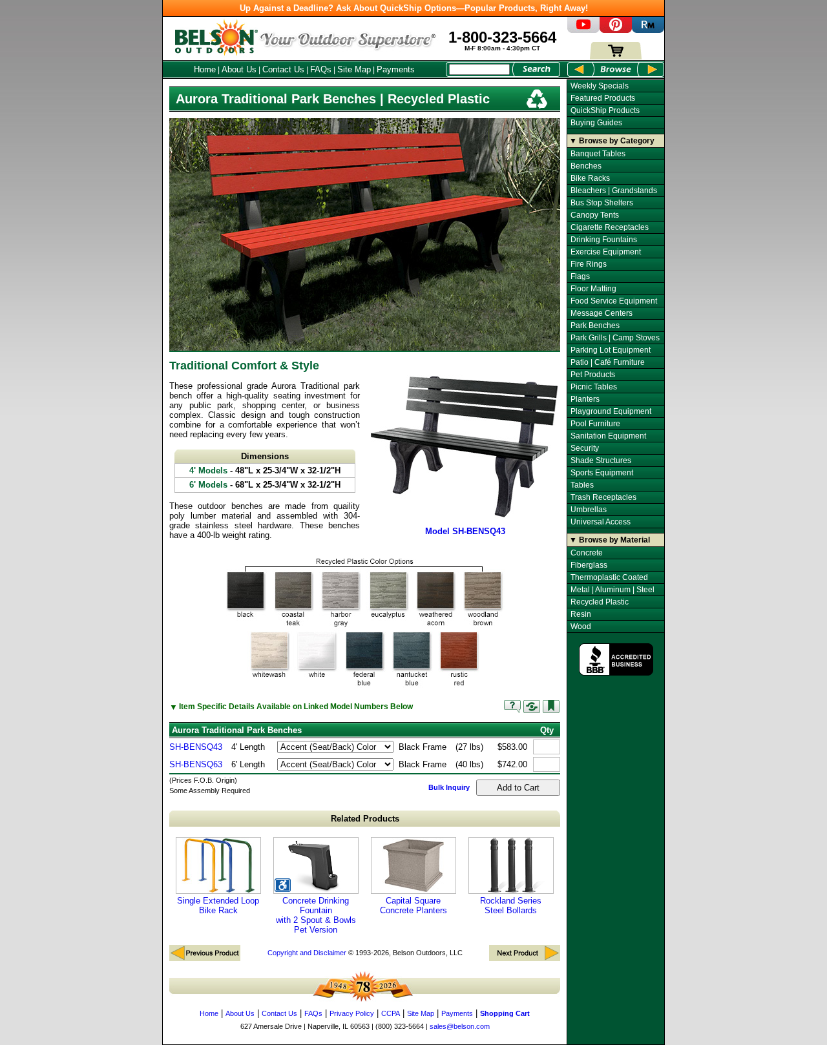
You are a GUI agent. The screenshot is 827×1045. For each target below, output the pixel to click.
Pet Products (593, 374)
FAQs (320, 69)
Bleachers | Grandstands (614, 190)
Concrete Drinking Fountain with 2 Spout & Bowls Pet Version (316, 915)
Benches (586, 166)
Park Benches (595, 325)
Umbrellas (589, 509)
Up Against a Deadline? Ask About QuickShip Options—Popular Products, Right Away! (414, 8)
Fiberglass (589, 565)
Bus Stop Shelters (602, 202)
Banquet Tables (598, 153)
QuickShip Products (605, 110)
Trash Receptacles (603, 497)
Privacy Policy (352, 1013)
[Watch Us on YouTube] (583, 30)
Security (585, 448)
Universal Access (601, 521)
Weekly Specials (600, 85)
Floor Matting (593, 288)
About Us (239, 69)
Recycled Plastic (600, 601)
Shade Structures (601, 460)
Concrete (587, 552)
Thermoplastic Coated (609, 577)
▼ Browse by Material (609, 539)
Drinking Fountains (604, 239)
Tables (582, 485)
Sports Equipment (602, 472)
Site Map (354, 69)
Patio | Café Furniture (608, 362)
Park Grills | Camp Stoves (615, 337)
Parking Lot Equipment (611, 350)
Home (205, 69)
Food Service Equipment (614, 300)
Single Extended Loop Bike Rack (218, 905)
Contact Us (283, 69)
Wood (581, 626)
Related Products (365, 818)
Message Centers (602, 313)
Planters (585, 399)
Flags (580, 276)
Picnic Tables (594, 386)
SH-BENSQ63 (195, 764)
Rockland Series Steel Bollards (510, 905)
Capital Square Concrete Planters (413, 905)
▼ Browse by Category (611, 140)
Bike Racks (590, 178)
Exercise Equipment (606, 251)
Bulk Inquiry (449, 787)
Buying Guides (596, 122)
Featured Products (603, 98)
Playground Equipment (611, 411)
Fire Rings (589, 264)
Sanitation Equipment (608, 435)
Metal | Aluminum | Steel (612, 589)
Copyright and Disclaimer (306, 953)
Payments (396, 69)
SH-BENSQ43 (195, 747)
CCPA (390, 1013)
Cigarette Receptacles (610, 227)
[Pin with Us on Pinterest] (616, 30)
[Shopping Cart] (616, 56)
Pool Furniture (595, 423)
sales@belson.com (460, 1026)
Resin (581, 614)
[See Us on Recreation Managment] (648, 30)
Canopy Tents (595, 215)
